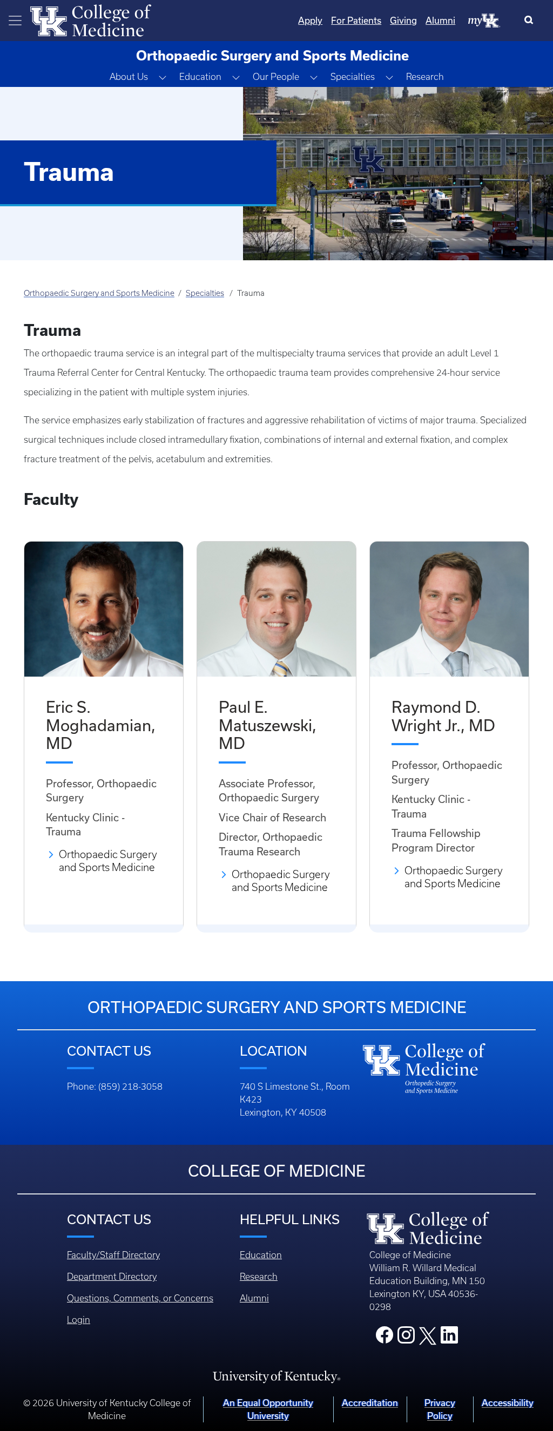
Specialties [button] (353, 77)
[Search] (531, 20)
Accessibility (508, 1403)
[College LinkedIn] (449, 1338)
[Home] (90, 19)
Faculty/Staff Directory (113, 1255)
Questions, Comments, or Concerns (140, 1298)
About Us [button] (129, 77)
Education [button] (200, 77)
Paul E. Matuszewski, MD (267, 725)
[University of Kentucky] (276, 1376)
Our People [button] (276, 77)
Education (261, 1255)
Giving (403, 20)
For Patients (356, 20)
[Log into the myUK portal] (484, 20)
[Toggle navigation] (15, 20)
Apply (310, 20)
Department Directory (112, 1276)
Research (425, 77)
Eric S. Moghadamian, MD (101, 725)
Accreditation (370, 1403)
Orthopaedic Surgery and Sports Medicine (99, 293)
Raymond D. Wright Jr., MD (443, 716)
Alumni (440, 20)
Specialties (205, 293)
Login (78, 1320)
